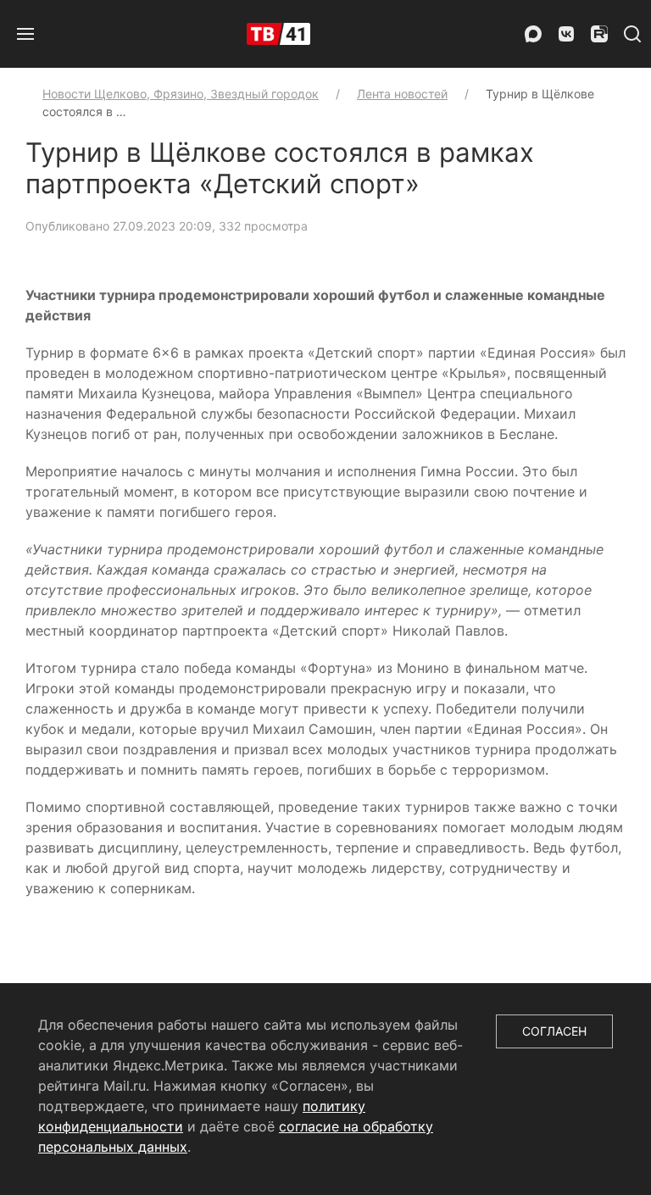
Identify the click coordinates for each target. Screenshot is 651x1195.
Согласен (554, 1031)
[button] (25, 34)
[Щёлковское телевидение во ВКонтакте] (566, 34)
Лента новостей (402, 93)
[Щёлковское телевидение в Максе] (533, 34)
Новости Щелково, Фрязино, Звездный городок (180, 93)
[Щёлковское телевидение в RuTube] (599, 34)
